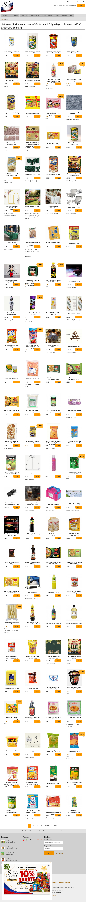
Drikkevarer (24, 15)
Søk (81, 5)
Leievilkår (38, 830)
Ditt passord (47, 846)
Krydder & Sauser (34, 15)
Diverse (50, 15)
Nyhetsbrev (53, 882)
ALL (10, 15)
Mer (71, 15)
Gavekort (45, 830)
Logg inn (53, 830)
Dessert (57, 15)
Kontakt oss (61, 830)
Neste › (47, 825)
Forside (5, 15)
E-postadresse (48, 839)
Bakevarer (64, 15)
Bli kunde (31, 830)
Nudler (44, 15)
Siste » (55, 825)
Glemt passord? (59, 853)
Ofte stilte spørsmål (64, 882)
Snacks (16, 15)
